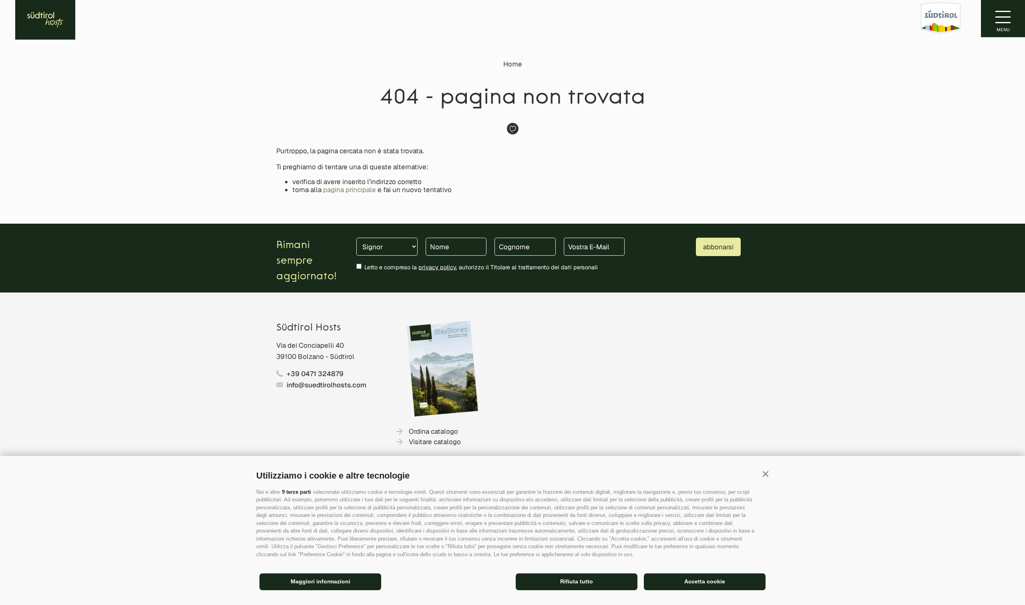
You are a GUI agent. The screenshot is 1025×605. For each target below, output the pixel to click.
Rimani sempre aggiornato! (306, 261)
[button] (765, 474)
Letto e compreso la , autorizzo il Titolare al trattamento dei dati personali (481, 267)
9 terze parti (296, 492)
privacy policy (437, 267)
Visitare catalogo (435, 441)
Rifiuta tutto (576, 581)
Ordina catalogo (433, 431)
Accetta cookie (704, 581)
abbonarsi (718, 246)
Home (512, 64)
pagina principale (349, 189)
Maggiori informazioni (320, 581)
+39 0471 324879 (315, 373)
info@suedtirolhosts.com (326, 385)
